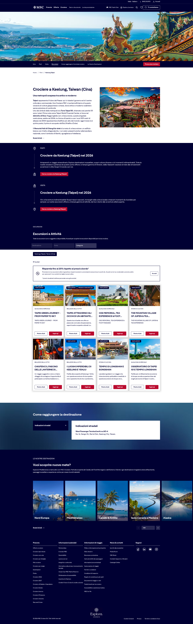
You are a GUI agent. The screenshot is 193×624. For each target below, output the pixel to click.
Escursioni (55, 64)
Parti (40, 64)
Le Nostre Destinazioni (95, 64)
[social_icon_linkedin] (144, 549)
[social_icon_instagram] (156, 549)
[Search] (136, 7)
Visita (46, 64)
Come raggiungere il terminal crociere (72, 64)
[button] (85, 245)
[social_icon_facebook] (138, 549)
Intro (34, 64)
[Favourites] (141, 7)
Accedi (154, 273)
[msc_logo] (38, 7)
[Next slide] (158, 528)
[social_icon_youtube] (150, 549)
